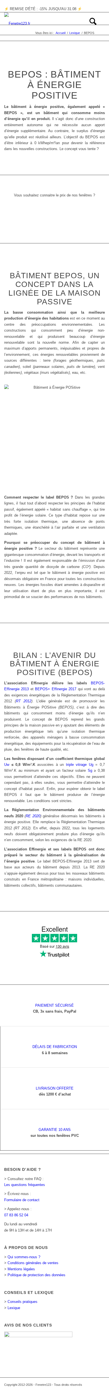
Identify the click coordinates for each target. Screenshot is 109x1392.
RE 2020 (33, 816)
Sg (90, 770)
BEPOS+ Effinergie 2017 (55, 689)
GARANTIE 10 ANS (55, 1130)
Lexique (14, 1308)
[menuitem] (90, 23)
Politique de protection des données (36, 1275)
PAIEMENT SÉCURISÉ (54, 1005)
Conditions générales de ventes (33, 1263)
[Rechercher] (90, 23)
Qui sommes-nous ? (24, 1257)
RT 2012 (23, 701)
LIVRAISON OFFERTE (55, 1088)
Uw (6, 764)
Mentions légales (21, 1269)
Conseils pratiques (22, 1302)
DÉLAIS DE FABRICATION (54, 1047)
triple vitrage (76, 764)
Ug (91, 764)
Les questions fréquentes (24, 1185)
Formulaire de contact (21, 1200)
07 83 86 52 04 (16, 1215)
